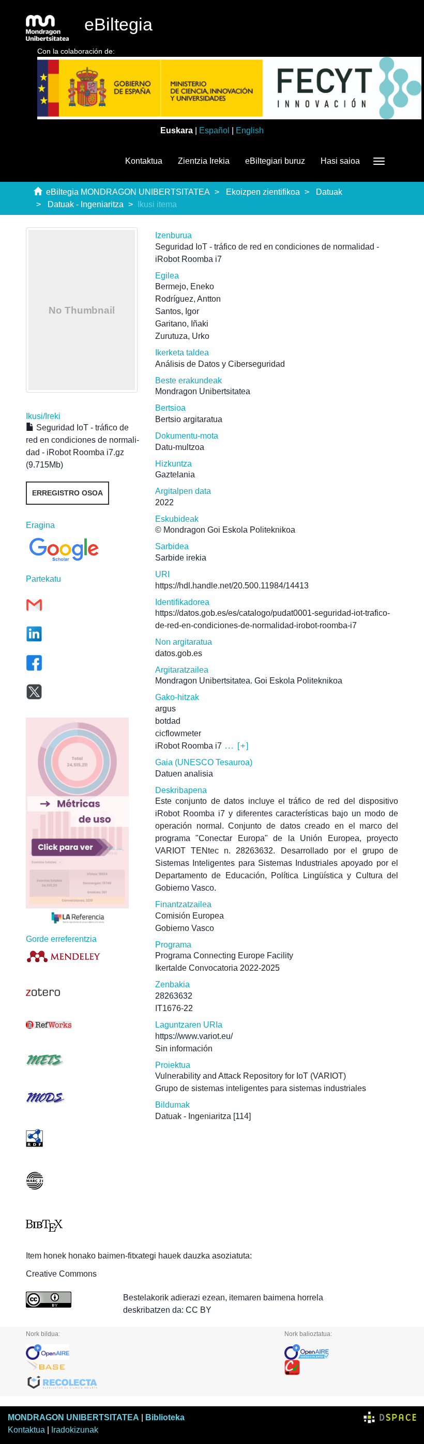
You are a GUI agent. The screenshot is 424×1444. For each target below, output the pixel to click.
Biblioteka (165, 1417)
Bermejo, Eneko (184, 286)
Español (214, 130)
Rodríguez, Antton (188, 298)
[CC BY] (67, 1300)
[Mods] (83, 1097)
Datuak (329, 192)
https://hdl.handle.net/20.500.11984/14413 (232, 585)
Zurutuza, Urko (182, 336)
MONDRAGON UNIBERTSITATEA (73, 1417)
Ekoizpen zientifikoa (263, 192)
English (250, 130)
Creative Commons (61, 1273)
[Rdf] (83, 1138)
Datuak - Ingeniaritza (86, 204)
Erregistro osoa (67, 493)
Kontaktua (143, 161)
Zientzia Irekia (204, 161)
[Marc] (83, 1181)
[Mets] (83, 1059)
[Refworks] (83, 1025)
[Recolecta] (147, 1383)
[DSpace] (390, 1417)
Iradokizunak (74, 1429)
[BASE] (147, 1367)
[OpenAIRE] (147, 1352)
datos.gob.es (178, 653)
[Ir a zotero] (83, 992)
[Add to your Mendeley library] (83, 956)
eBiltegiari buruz (275, 161)
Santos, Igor (177, 311)
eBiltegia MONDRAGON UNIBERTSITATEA (128, 192)
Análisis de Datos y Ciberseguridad (220, 364)
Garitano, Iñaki (181, 323)
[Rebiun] (341, 1367)
